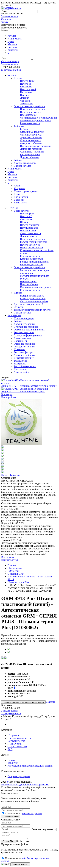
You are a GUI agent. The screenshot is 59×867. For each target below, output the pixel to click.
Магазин (12, 44)
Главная (12, 565)
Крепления (20, 369)
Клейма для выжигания (32, 298)
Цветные (25, 95)
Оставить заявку (6, 20)
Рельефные (26, 86)
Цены (11, 41)
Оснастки (25, 100)
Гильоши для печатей (31, 264)
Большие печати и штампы (34, 261)
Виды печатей (21, 210)
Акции (17, 185)
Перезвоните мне (11, 816)
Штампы (25, 222)
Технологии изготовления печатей (32, 309)
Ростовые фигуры (23, 352)
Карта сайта (20, 202)
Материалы (20, 363)
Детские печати (28, 236)
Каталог (12, 35)
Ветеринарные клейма (32, 295)
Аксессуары (26, 103)
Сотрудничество (16, 741)
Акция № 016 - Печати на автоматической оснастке (29, 386)
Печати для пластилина (32, 109)
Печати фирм (27, 81)
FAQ (10, 749)
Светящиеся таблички (32, 151)
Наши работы (15, 38)
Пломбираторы (28, 115)
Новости (18, 194)
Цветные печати (29, 227)
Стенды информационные (28, 335)
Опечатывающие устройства (29, 106)
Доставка (12, 47)
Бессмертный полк (30, 154)
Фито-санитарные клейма (34, 301)
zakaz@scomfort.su (11, 70)
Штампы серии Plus (18, 582)
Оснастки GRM (16, 573)
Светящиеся (20, 341)
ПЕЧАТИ (13, 208)
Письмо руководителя (25, 191)
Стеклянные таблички (32, 131)
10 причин (19, 188)
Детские (24, 98)
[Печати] (21, 444)
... (8, 52)
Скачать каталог (22, 165)
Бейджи (24, 129)
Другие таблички (29, 157)
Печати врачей (28, 89)
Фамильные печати (30, 233)
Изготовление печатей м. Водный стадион (30, 765)
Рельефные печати (30, 123)
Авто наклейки (22, 372)
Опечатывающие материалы (35, 120)
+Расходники (15, 568)
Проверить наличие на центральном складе (23, 702)
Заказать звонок (9, 16)
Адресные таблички (31, 137)
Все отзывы (7, 557)
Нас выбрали (21, 197)
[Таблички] (2, 447)
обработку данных (32, 813)
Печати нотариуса (30, 244)
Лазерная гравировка (25, 163)
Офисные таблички (30, 140)
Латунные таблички (31, 148)
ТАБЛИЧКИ (14, 315)
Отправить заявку (20, 864)
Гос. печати (26, 92)
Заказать (50, 702)
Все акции (6, 394)
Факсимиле (26, 219)
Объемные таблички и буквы (29, 329)
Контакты (13, 50)
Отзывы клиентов (17, 746)
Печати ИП (26, 216)
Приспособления (29, 284)
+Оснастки (13, 571)
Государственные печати (33, 242)
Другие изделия (22, 338)
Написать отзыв (9, 560)
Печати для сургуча (30, 112)
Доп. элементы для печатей (28, 304)
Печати (18, 78)
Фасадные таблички (31, 143)
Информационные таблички (35, 146)
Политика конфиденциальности (18, 784)
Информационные (24, 358)
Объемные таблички (31, 134)
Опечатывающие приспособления (38, 117)
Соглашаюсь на (23, 813)
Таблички (19, 126)
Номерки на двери (24, 318)
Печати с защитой (29, 225)
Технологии (20, 360)
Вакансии (19, 199)
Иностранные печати (31, 247)
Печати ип (25, 83)
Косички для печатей (31, 259)
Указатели (19, 349)
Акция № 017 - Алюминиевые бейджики (23, 391)
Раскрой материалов (25, 366)
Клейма (18, 292)
